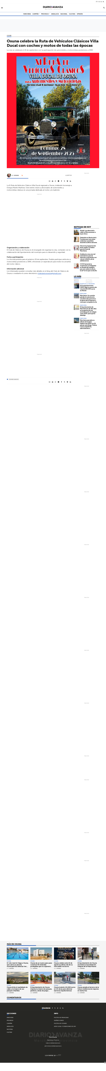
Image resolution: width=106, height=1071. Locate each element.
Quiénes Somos (59, 1020)
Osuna (9, 35)
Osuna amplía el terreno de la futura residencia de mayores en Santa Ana (88, 989)
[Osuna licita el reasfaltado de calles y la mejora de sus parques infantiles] (17, 978)
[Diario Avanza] (53, 7)
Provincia (10, 1020)
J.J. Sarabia (15, 175)
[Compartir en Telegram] (58, 181)
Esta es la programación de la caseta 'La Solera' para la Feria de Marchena (88, 248)
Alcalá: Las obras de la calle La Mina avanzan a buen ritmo (88, 232)
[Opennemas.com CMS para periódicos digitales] (53, 1055)
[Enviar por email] (49, 181)
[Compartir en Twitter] (64, 181)
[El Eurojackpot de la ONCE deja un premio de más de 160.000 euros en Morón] (76, 285)
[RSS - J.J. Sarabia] (22, 175)
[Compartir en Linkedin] (70, 181)
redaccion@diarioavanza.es (53, 1043)
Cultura (9, 1032)
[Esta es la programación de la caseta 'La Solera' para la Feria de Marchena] (76, 247)
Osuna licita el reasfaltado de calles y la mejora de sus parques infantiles (17, 989)
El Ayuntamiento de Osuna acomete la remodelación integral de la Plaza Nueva (87, 965)
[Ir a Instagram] (99, 2)
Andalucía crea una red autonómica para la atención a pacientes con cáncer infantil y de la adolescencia (88, 257)
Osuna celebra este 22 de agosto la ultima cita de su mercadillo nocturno (63, 965)
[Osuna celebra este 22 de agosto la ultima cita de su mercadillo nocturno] (65, 953)
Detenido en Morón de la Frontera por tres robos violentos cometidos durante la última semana (88, 240)
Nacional (10, 1029)
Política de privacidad (61, 1018)
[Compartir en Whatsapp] (55, 181)
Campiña (9, 1023)
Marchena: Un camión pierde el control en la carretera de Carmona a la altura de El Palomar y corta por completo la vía (88, 298)
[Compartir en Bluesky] (67, 181)
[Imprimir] (52, 181)
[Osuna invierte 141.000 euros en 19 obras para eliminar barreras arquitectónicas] (65, 978)
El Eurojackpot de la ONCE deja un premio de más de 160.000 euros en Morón (88, 288)
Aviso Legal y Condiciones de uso (65, 1026)
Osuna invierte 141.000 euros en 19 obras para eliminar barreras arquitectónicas (64, 989)
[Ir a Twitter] (98, 2)
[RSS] (103, 2)
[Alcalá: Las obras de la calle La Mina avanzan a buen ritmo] (76, 232)
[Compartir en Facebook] (61, 181)
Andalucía (10, 1026)
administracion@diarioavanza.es (53, 1046)
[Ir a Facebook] (96, 2)
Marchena (10, 1018)
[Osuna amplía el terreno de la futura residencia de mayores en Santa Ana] (88, 978)
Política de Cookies (60, 1023)
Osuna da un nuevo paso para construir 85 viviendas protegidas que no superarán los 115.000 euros (41, 966)
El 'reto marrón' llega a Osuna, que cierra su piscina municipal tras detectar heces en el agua (17, 966)
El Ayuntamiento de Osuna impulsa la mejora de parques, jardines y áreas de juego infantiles (41, 990)
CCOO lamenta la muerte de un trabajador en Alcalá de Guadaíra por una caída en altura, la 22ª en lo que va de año (88, 267)
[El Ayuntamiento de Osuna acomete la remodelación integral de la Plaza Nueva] (88, 953)
